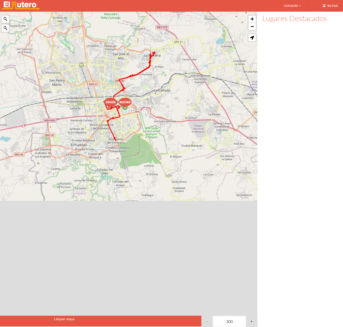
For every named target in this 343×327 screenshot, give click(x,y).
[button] (252, 37)
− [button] (252, 26)
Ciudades (291, 5)
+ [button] (252, 19)
